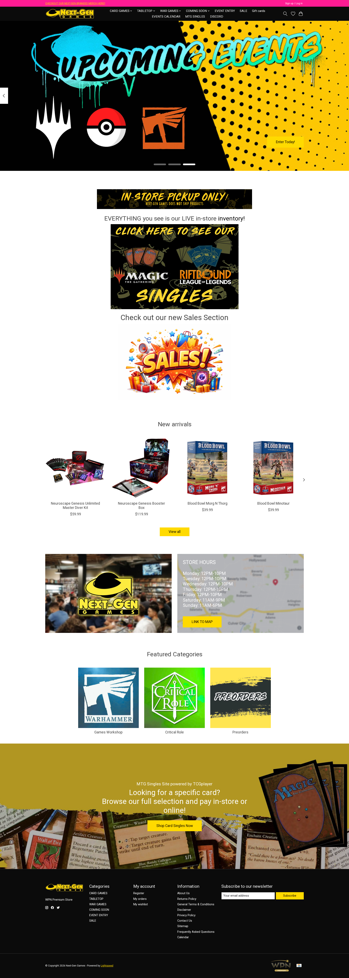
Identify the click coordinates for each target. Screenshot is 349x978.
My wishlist (140, 904)
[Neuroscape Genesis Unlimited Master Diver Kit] (75, 468)
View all (175, 532)
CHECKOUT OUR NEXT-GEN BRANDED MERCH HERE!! (75, 3)
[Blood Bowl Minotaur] (273, 468)
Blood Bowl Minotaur (273, 503)
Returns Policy (186, 899)
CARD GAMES (98, 893)
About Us (183, 893)
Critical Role (174, 732)
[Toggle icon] (285, 13)
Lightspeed (107, 965)
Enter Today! (285, 142)
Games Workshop (108, 732)
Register (138, 893)
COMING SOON (99, 910)
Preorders (240, 732)
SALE (243, 11)
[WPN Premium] (281, 970)
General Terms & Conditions (195, 904)
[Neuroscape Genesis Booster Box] (141, 468)
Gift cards (258, 11)
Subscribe (289, 895)
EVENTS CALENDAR (166, 16)
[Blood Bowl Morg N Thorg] (207, 468)
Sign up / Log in (294, 3)
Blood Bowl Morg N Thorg (207, 503)
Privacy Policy (186, 915)
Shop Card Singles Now (174, 826)
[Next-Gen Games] (70, 13)
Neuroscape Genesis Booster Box (141, 505)
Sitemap (182, 926)
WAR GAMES (97, 904)
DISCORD (216, 16)
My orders (140, 899)
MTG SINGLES (195, 16)
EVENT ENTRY (225, 11)
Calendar (183, 937)
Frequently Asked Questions (195, 932)
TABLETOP (96, 899)
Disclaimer (184, 910)
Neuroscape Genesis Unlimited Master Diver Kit (75, 505)
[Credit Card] (299, 966)
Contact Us (184, 920)
